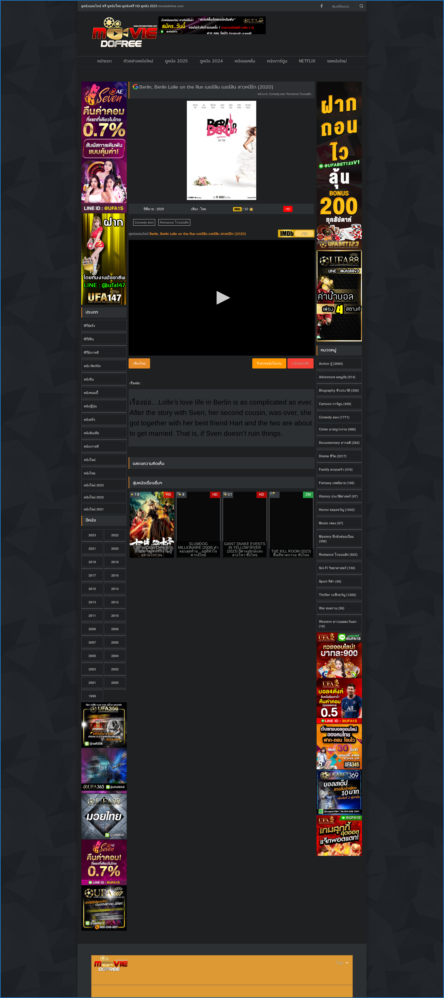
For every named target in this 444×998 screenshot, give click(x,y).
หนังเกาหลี (91, 446)
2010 (115, 615)
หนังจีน (89, 379)
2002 (115, 669)
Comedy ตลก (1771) (334, 417)
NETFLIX (307, 61)
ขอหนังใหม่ (337, 61)
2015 (92, 588)
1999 (92, 696)
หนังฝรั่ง (89, 419)
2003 (92, 669)
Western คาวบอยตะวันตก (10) (337, 623)
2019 (92, 561)
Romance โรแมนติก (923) (338, 554)
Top (339, 963)
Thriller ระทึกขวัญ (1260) (337, 594)
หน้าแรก (104, 61)
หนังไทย (89, 473)
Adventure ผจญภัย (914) (337, 377)
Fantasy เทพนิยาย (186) (337, 482)
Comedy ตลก (277, 94)
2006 (115, 642)
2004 (115, 655)
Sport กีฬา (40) (330, 581)
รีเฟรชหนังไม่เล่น (269, 363)
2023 (92, 535)
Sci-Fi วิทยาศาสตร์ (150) (337, 567)
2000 (115, 682)
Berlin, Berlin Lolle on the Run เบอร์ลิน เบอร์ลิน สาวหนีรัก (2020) (206, 86)
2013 (92, 602)
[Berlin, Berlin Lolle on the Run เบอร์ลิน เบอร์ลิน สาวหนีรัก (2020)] (135, 87)
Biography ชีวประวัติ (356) (339, 390)
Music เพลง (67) (331, 523)
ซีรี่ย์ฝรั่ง (89, 325)
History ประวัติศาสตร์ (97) (338, 496)
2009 (92, 628)
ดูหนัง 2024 (211, 61)
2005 (92, 655)
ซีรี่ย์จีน (89, 339)
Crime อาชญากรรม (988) (337, 429)
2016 (115, 575)
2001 (92, 682)
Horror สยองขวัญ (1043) (337, 509)
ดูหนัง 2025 (176, 61)
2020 (115, 548)
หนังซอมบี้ (91, 392)
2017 (92, 575)
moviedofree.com (171, 6)
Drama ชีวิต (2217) (333, 456)
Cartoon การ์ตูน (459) (335, 403)
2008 (115, 628)
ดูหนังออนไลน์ (139, 233)
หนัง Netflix (92, 365)
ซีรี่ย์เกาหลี (91, 352)
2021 (92, 548)
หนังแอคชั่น (245, 61)
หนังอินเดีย (91, 432)
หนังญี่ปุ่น (90, 406)
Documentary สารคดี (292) (339, 442)
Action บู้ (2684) (331, 363)
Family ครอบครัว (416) (336, 469)
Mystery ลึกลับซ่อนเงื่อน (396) (336, 538)
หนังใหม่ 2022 (94, 497)
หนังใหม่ (90, 459)
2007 (92, 642)
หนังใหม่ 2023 (94, 485)
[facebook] (321, 6)
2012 (115, 602)
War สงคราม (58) (331, 608)
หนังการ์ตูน (277, 61)
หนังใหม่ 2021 (94, 509)
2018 (115, 561)
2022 (115, 535)
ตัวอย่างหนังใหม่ (138, 61)
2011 (92, 615)
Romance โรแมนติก (299, 94)
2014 (115, 588)
